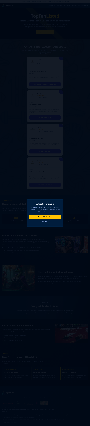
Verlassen (45, 222)
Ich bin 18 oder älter (45, 217)
